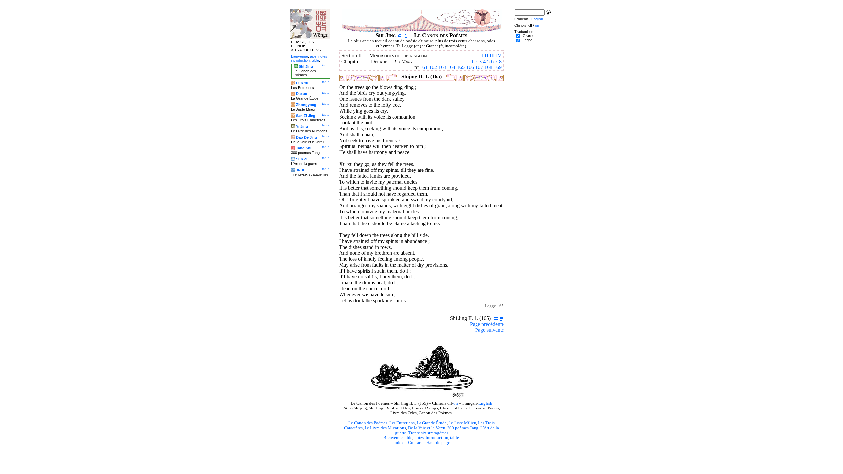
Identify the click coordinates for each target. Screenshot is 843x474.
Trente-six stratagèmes (428, 433)
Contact (415, 442)
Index (399, 442)
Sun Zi (301, 159)
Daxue (301, 94)
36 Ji (300, 170)
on (455, 403)
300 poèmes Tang (462, 428)
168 (488, 67)
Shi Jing (306, 66)
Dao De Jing (306, 137)
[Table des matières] (405, 35)
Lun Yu (302, 83)
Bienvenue (393, 437)
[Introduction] (399, 35)
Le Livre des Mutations (385, 428)
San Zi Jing (305, 116)
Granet (528, 36)
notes (419, 437)
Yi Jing (302, 126)
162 (433, 67)
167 (479, 67)
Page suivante (489, 330)
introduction (437, 437)
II (486, 55)
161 (424, 67)
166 (470, 67)
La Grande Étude (432, 423)
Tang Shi (303, 148)
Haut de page (438, 442)
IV (499, 55)
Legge (527, 40)
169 (498, 67)
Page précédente (487, 324)
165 (461, 67)
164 (451, 67)
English (485, 403)
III (492, 55)
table (454, 437)
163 (442, 67)
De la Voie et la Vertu (426, 428)
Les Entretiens (402, 423)
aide (408, 437)
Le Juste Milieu (462, 423)
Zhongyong (306, 105)
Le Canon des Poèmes (367, 423)
